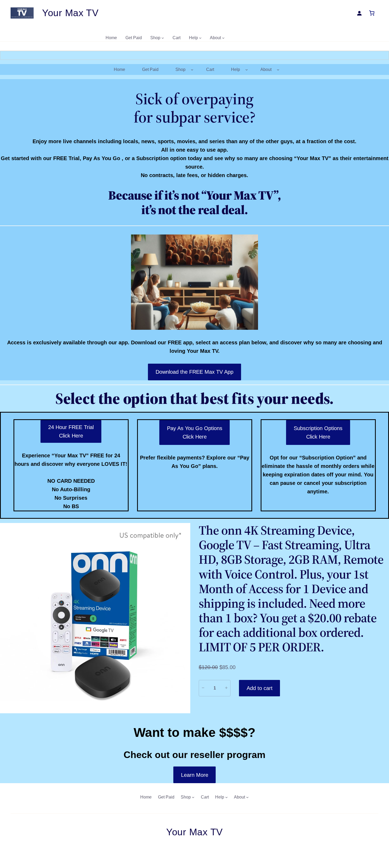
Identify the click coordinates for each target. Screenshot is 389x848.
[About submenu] (223, 38)
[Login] (359, 13)
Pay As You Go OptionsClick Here (194, 432)
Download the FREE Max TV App (194, 372)
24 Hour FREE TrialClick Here (71, 431)
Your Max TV (70, 12)
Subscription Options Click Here (318, 432)
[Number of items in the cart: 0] (371, 13)
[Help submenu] (200, 38)
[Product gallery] (95, 618)
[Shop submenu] (162, 38)
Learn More (194, 775)
